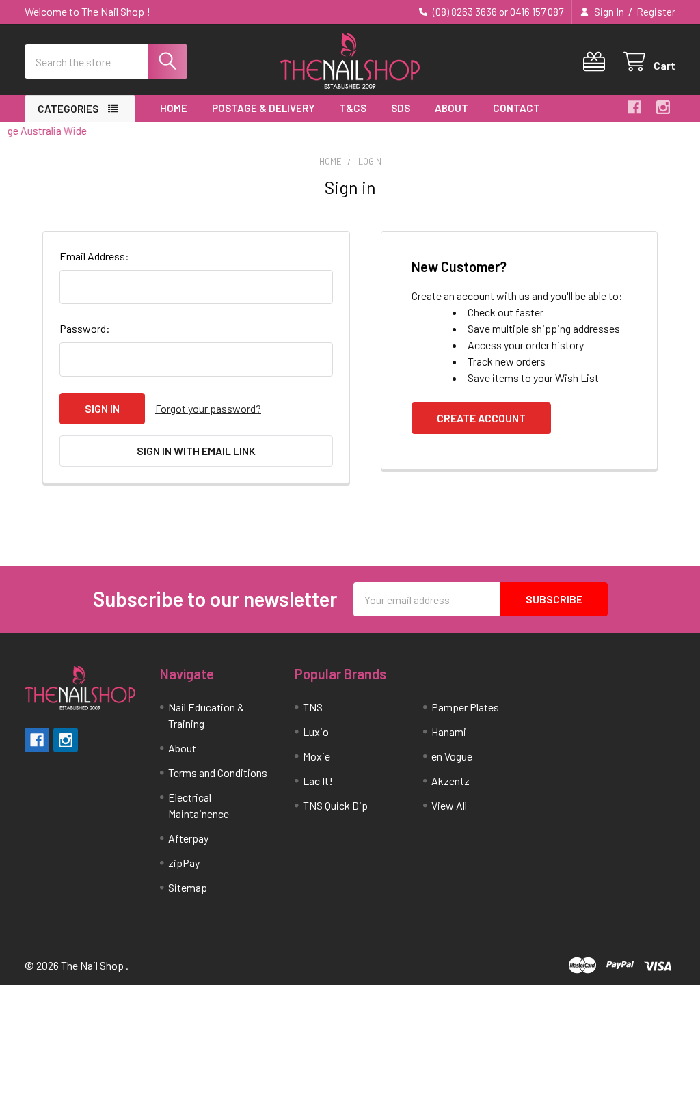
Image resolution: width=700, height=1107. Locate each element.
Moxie (316, 756)
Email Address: (94, 255)
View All (449, 805)
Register (655, 11)
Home (173, 108)
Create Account (481, 417)
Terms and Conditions (217, 772)
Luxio (316, 731)
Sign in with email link (196, 450)
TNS (313, 706)
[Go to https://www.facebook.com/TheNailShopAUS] (634, 107)
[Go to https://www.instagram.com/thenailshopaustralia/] (663, 107)
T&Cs (352, 108)
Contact (516, 108)
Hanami (448, 731)
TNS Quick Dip (335, 805)
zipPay (184, 862)
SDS (400, 108)
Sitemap (187, 887)
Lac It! (318, 780)
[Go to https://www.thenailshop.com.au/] (350, 62)
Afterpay (188, 838)
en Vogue (451, 756)
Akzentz (450, 780)
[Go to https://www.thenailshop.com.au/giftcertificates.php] (597, 61)
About (451, 108)
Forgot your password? (208, 408)
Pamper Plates (465, 706)
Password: (84, 328)
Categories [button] (68, 108)
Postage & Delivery (263, 108)
